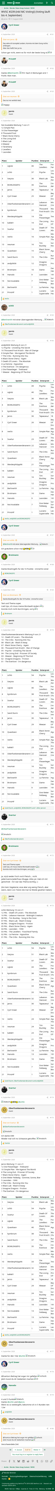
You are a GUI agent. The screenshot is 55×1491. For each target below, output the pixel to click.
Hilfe (50, 1476)
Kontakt (5, 1476)
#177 (52, 1351)
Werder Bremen (9, 1473)
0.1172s (35, 1489)
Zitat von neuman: (10, 96)
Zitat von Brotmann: (10, 595)
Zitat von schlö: (8, 540)
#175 (52, 1118)
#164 (52, 121)
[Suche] (52, 3)
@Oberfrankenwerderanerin (13, 829)
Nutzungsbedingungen (19, 1476)
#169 (52, 590)
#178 (52, 1372)
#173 (52, 906)
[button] (53, 1489)
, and (17, 519)
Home (4, 1479)
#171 (52, 824)
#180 (52, 1428)
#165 (52, 315)
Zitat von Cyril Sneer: (11, 860)
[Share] (47, 34)
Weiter (36, 1450)
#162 (52, 68)
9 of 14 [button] (27, 1450)
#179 (52, 1395)
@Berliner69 (12, 73)
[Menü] (4, 3)
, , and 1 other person (25, 808)
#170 (52, 630)
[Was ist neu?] (46, 3)
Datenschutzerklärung (38, 1476)
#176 (52, 1160)
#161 (52, 34)
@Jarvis (21, 1402)
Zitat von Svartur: (9, 1123)
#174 (52, 1097)
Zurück (19, 1450)
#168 (52, 564)
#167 (52, 535)
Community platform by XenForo (22, 1483)
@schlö (21, 1102)
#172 (52, 855)
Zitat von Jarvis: (9, 39)
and (19, 324)
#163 (52, 91)
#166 (52, 341)
